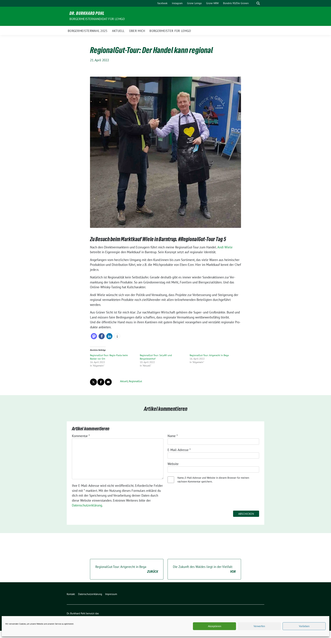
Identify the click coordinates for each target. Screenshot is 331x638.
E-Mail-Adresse (179, 450)
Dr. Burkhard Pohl (86, 14)
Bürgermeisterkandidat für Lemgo (97, 19)
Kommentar (81, 436)
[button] (94, 336)
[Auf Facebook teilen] (100, 382)
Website (173, 464)
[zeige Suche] (258, 3)
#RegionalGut (191, 240)
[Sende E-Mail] (108, 382)
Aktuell (124, 381)
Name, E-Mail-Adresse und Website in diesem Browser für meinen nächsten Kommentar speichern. (213, 479)
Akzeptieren (214, 626)
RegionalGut (135, 381)
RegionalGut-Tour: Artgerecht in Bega (209, 355)
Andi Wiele (225, 247)
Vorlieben (304, 626)
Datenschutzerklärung (87, 505)
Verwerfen (259, 626)
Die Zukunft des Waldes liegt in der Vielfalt (204, 569)
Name (173, 436)
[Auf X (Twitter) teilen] (93, 382)
